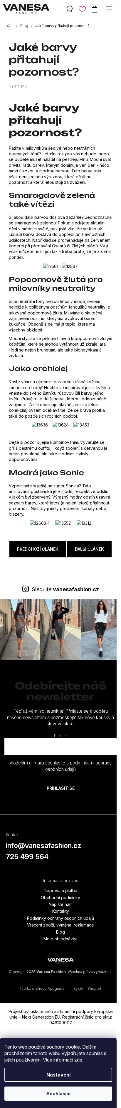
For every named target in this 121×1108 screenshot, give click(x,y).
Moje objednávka (60, 938)
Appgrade (56, 988)
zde (78, 1060)
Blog (60, 931)
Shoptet (94, 988)
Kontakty (60, 911)
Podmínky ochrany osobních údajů (60, 918)
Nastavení (58, 1075)
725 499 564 (27, 856)
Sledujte (65, 589)
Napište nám (61, 904)
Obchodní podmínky (60, 897)
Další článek (89, 548)
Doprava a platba (60, 890)
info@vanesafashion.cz (43, 845)
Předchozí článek (37, 548)
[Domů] (9, 26)
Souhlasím (58, 1094)
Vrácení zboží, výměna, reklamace (60, 924)
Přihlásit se (61, 788)
